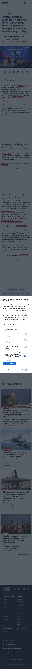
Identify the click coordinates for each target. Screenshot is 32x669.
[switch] (25, 334)
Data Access (16, 370)
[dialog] (16, 334)
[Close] (28, 299)
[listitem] (16, 330)
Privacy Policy (25, 370)
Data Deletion (6, 370)
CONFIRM (10, 363)
